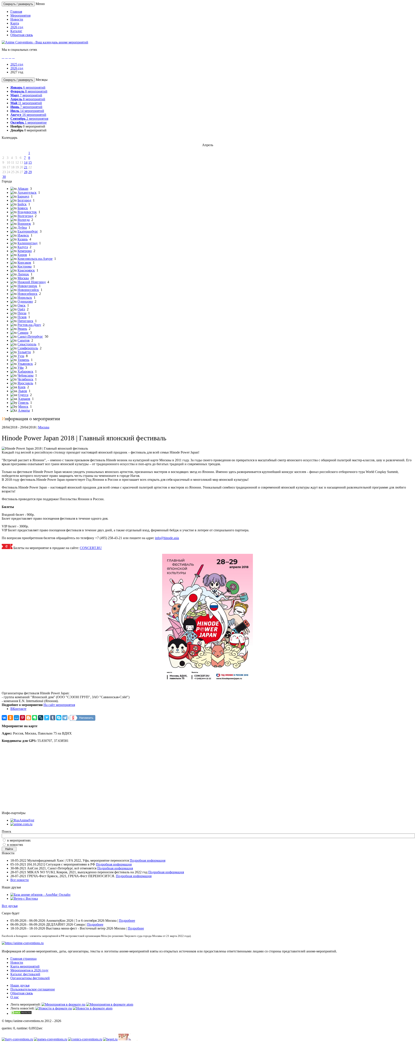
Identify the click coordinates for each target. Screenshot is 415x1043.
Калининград (27, 243)
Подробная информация (147, 860)
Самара (23, 332)
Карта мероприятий (25, 966)
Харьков (24, 399)
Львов (22, 391)
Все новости (19, 880)
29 (30, 172)
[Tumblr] (52, 717)
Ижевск (23, 235)
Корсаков (24, 262)
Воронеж (24, 223)
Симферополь (28, 348)
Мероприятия (20, 15)
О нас (14, 997)
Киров (22, 255)
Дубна (22, 227)
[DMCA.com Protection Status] (21, 1013)
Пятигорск (25, 321)
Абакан (23, 188)
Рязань (22, 329)
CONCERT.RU (91, 548)
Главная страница (23, 958)
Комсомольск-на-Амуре (35, 258)
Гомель (23, 402)
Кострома (25, 266)
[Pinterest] (22, 717)
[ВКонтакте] (4, 717)
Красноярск (26, 270)
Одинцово (25, 301)
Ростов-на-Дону (29, 325)
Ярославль (25, 383)
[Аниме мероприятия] (23, 943)
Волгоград (25, 216)
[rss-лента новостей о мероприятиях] (53, 1008)
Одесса (23, 395)
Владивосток (27, 212)
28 (25, 172)
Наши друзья (19, 985)
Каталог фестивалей (25, 974)
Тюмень (23, 360)
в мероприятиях (19, 840)
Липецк (23, 274)
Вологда (24, 220)
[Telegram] (64, 717)
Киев (22, 387)
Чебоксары (26, 375)
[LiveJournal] (40, 717)
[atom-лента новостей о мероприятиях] (92, 1008)
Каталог (16, 31)
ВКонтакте (18, 709)
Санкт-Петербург (30, 336)
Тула (21, 356)
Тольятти (24, 352)
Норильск (25, 297)
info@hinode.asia (167, 538)
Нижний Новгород (32, 282)
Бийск (22, 204)
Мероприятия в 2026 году (29, 970)
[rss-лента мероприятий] (63, 1004)
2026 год (16, 27)
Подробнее (127, 920)
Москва (23, 278)
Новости (16, 19)
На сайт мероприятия (59, 705)
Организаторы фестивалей (30, 978)
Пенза (22, 313)
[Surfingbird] (46, 717)
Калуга (23, 247)
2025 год (16, 64)
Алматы (24, 410)
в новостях (15, 845)
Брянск (23, 208)
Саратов (24, 340)
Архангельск (27, 192)
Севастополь (27, 344)
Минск (23, 406)
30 (4, 177)
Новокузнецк (27, 286)
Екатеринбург (28, 231)
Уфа (21, 367)
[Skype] (58, 717)
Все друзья (10, 906)
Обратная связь (21, 35)
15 (30, 162)
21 (25, 167)
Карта (14, 23)
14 (25, 162)
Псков (22, 317)
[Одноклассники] (10, 717)
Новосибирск (27, 293)
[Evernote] (34, 717)
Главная (16, 11)
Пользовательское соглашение (32, 989)
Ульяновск (25, 364)
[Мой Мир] (16, 717)
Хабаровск (25, 371)
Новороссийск (28, 290)
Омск (22, 305)
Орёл (21, 309)
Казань (23, 239)
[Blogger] (28, 717)
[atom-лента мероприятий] (109, 1004)
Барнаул (23, 196)
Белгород (24, 200)
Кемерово (25, 251)
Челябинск (25, 379)
